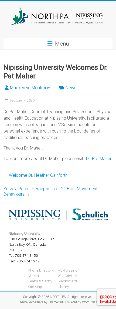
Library (63, 286)
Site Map (35, 286)
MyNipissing (67, 270)
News (71, 87)
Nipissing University (24, 233)
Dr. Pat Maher (98, 158)
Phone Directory (41, 270)
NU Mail (34, 275)
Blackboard (67, 281)
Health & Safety (40, 281)
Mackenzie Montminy (30, 87)
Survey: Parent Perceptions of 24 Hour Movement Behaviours (50, 191)
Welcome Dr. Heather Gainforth (35, 175)
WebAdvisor (67, 275)
